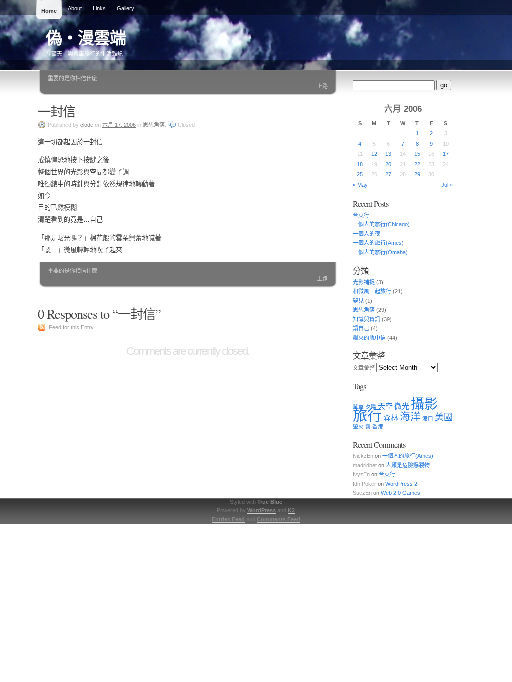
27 (389, 174)
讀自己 (361, 328)
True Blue (270, 502)
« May (360, 185)
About (75, 8)
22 (417, 164)
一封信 (57, 111)
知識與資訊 (366, 319)
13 (389, 154)
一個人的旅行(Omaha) (380, 252)
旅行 (367, 415)
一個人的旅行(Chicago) (381, 224)
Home (49, 11)
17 (446, 154)
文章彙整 (364, 368)
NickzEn (363, 456)
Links (99, 8)
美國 (444, 417)
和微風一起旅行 (372, 291)
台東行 (361, 215)
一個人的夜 (366, 234)
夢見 (358, 301)
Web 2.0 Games (400, 493)
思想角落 (154, 125)
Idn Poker (364, 484)
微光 (402, 406)
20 (389, 164)
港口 (428, 418)
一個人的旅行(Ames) (378, 243)
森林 (391, 417)
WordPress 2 (402, 484)
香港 (378, 426)
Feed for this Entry (71, 327)
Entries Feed (228, 519)
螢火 (358, 426)
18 (360, 164)
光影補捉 (364, 282)
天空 (385, 406)
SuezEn (362, 493)
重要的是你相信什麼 (73, 78)
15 (417, 154)
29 (417, 174)
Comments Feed (278, 519)
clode (87, 125)
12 (375, 154)
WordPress (262, 510)
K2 (291, 510)
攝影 (424, 404)
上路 (322, 86)
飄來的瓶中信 (369, 338)
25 (360, 174)
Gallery (125, 8)
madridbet (365, 465)
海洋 (410, 416)
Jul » (447, 185)
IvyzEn (361, 474)
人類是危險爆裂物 (408, 465)
